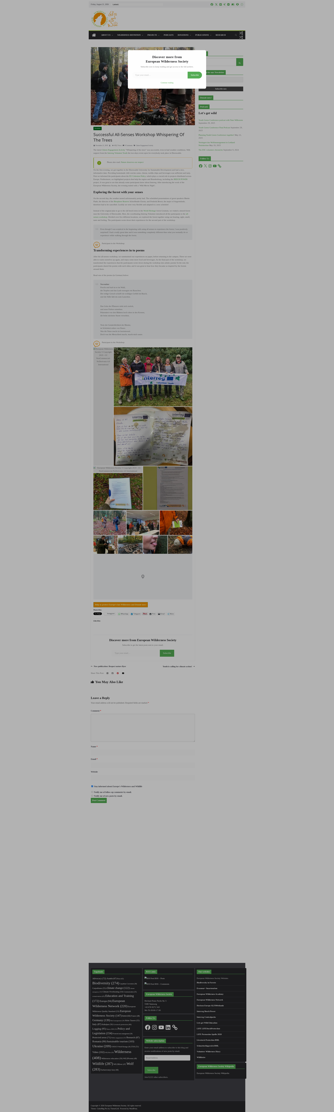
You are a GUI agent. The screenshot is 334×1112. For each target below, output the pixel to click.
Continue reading (167, 83)
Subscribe (195, 75)
